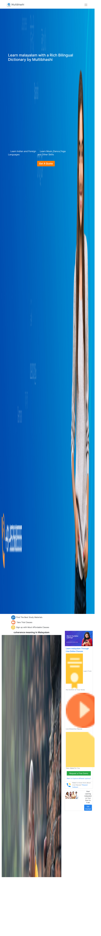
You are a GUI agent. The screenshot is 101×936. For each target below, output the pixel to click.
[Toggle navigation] (86, 5)
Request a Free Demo (78, 773)
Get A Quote (46, 163)
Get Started (88, 807)
